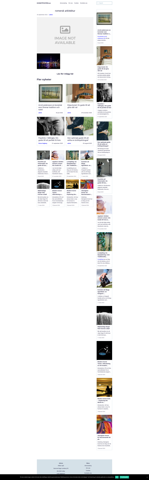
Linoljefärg (100, 259)
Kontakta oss (83, 3)
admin (51, 14)
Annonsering (63, 3)
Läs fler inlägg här (65, 74)
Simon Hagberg (42, 143)
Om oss (70, 3)
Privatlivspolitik (124, 477)
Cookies (76, 3)
